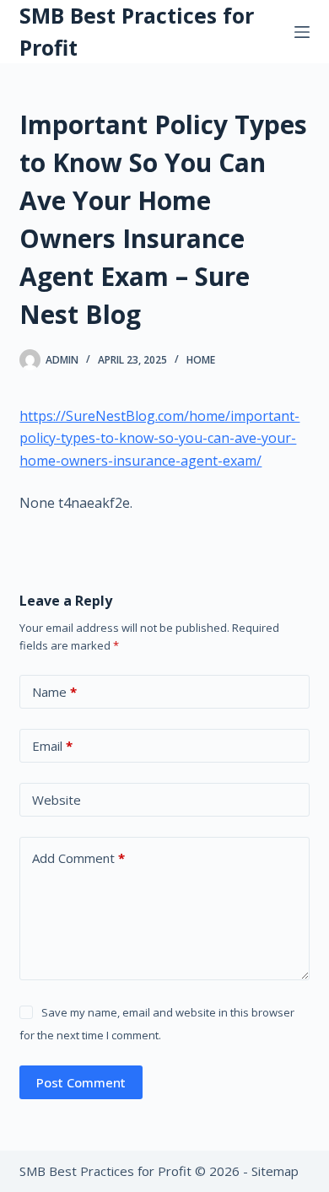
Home (200, 360)
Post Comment (81, 1082)
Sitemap (275, 1170)
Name (54, 691)
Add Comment (78, 858)
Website (56, 799)
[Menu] (302, 32)
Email (52, 745)
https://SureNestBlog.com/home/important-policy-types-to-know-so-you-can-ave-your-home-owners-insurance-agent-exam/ (159, 438)
